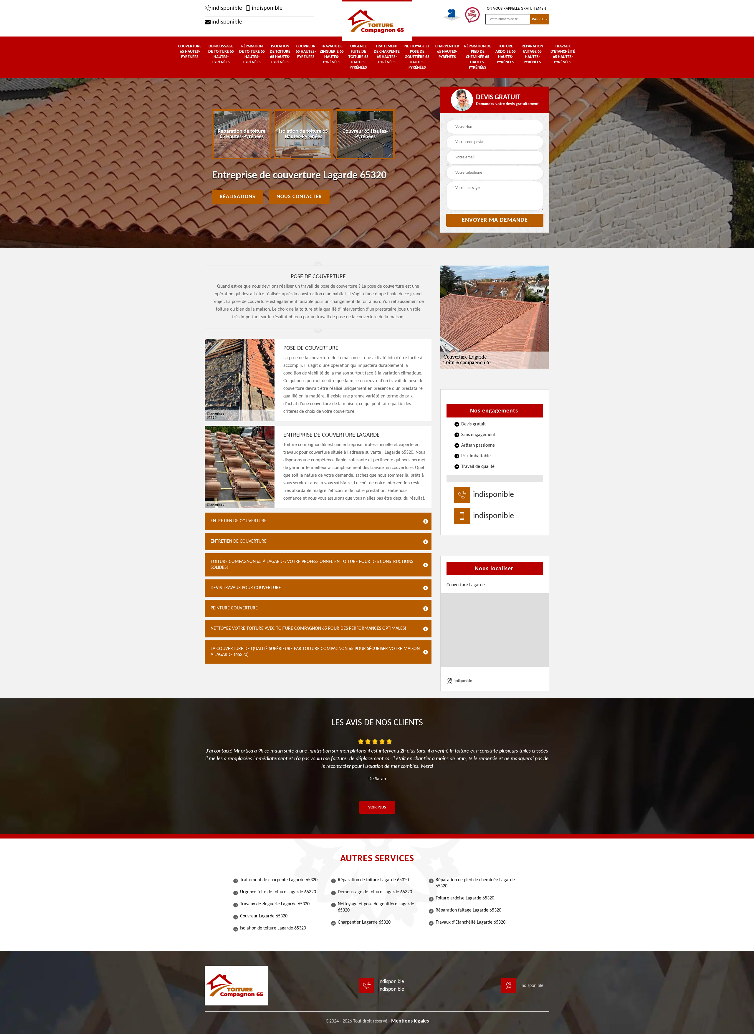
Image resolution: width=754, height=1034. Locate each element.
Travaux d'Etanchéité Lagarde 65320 (470, 922)
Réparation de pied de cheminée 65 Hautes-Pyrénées (477, 57)
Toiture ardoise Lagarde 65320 (465, 898)
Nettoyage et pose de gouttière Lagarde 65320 (376, 907)
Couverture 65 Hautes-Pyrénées (189, 51)
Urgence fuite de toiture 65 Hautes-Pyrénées (358, 57)
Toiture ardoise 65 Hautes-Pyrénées (505, 54)
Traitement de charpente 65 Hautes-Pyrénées (387, 54)
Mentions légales (410, 1021)
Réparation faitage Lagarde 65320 (468, 910)
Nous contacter (299, 197)
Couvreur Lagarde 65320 (263, 916)
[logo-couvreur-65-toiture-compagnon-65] (377, 20)
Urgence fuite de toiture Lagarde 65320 (278, 892)
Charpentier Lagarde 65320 (364, 922)
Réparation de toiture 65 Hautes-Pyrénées (252, 54)
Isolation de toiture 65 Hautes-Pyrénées (280, 54)
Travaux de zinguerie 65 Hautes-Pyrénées (332, 54)
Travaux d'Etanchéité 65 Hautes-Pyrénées (562, 54)
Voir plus (377, 807)
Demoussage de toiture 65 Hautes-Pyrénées (221, 54)
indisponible (226, 8)
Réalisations (237, 197)
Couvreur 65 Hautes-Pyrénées (306, 51)
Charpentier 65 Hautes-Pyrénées (447, 51)
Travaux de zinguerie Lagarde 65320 (275, 904)
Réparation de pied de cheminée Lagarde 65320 (475, 883)
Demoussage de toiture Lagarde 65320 (375, 892)
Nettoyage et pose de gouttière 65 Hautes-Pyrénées (417, 57)
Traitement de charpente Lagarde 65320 (279, 880)
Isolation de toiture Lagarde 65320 (273, 928)
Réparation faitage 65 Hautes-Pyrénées (532, 54)
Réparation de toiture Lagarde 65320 (373, 880)
